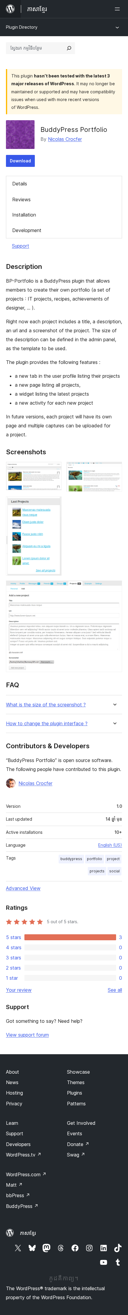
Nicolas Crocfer (65, 139)
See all (115, 990)
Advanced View (23, 888)
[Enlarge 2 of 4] (114, 470)
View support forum (27, 1035)
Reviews (21, 199)
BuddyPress (22, 1206)
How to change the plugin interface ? (47, 723)
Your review (19, 990)
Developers (18, 1144)
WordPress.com (26, 1174)
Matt (14, 1185)
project (113, 859)
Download (20, 160)
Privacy (14, 1104)
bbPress (18, 1195)
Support (20, 246)
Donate (78, 1144)
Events (74, 1133)
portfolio (94, 859)
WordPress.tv (23, 1155)
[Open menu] (118, 9)
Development (26, 230)
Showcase (78, 1072)
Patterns (76, 1104)
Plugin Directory (22, 27)
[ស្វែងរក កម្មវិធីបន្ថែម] (69, 48)
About (12, 1072)
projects (97, 871)
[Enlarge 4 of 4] (114, 589)
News (12, 1082)
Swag (76, 1155)
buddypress (71, 859)
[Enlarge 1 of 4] (54, 470)
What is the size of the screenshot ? (46, 705)
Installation (24, 215)
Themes (76, 1082)
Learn (12, 1123)
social (114, 871)
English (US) (110, 845)
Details (19, 184)
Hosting (14, 1093)
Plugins (74, 1093)
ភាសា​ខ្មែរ (28, 1233)
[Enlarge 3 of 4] (54, 505)
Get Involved (81, 1123)
